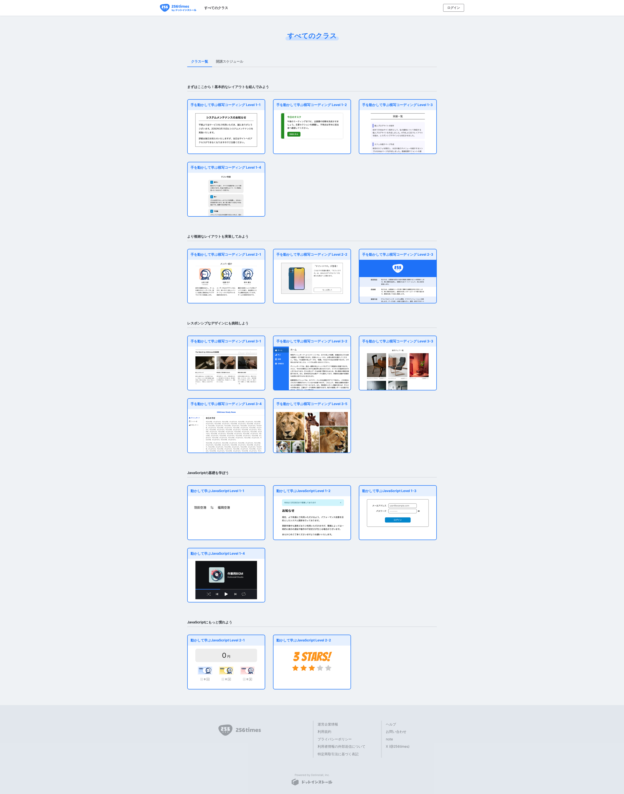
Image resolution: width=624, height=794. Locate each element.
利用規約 (324, 731)
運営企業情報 (328, 724)
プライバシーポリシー (335, 739)
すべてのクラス (216, 8)
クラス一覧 (199, 61)
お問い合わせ (396, 731)
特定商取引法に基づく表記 (338, 754)
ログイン (453, 8)
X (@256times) (398, 746)
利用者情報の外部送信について (341, 746)
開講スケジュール (229, 61)
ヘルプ (391, 724)
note (389, 739)
